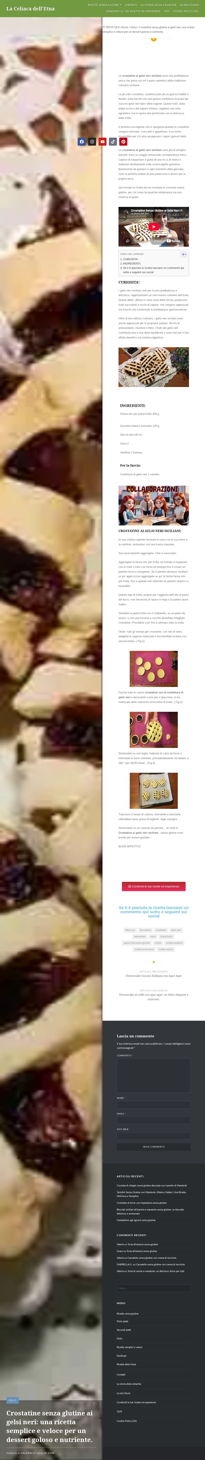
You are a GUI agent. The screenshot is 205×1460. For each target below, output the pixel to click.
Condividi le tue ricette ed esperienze (133, 11)
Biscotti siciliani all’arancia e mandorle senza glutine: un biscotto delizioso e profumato (150, 1212)
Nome (121, 1098)
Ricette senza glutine (103, 5)
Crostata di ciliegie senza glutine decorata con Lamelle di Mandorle (152, 1185)
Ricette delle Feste (126, 1364)
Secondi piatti (124, 1330)
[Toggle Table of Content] (182, 254)
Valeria (26, 1453)
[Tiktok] (113, 142)
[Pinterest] (123, 142)
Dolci (134, 27)
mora (153, 936)
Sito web (122, 1129)
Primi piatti (122, 1321)
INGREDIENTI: (132, 263)
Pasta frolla (166, 936)
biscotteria (145, 930)
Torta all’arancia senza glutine (142, 1244)
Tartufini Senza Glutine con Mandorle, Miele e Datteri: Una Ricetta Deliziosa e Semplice (151, 1194)
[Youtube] (102, 142)
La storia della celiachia (158, 5)
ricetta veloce (166, 949)
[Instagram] (92, 142)
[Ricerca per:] (154, 1288)
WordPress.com (182, 1453)
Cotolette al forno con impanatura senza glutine (142, 1203)
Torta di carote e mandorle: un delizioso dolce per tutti (155, 1271)
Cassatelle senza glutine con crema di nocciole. (152, 1258)
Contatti (131, 5)
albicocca (130, 930)
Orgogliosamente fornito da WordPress (136, 1453)
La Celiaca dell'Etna (30, 8)
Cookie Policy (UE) (186, 11)
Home (124, 27)
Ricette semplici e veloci (129, 1347)
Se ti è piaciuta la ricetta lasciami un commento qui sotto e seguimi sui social (153, 270)
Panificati (121, 1356)
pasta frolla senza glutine (137, 943)
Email (121, 1114)
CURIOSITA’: (131, 259)
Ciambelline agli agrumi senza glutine (136, 1220)
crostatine (161, 930)
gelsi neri (176, 930)
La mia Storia (189, 5)
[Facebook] (82, 142)
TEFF (167, 11)
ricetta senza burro (144, 949)
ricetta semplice (174, 943)
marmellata (139, 936)
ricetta (158, 943)
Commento (125, 1056)
